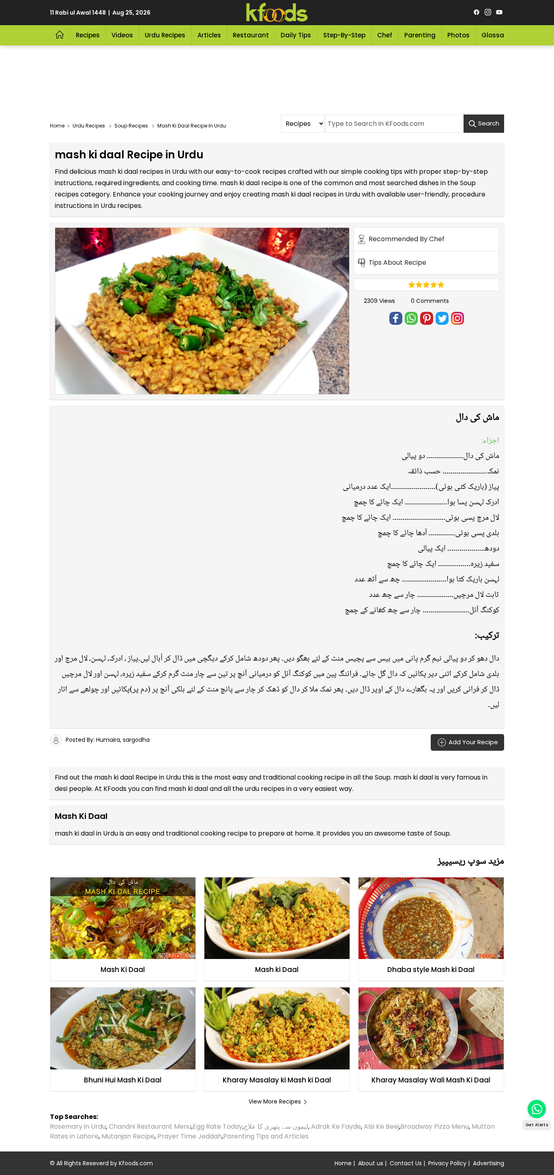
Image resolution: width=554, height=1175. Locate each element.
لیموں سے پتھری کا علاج (276, 1126)
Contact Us (406, 1163)
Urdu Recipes (165, 35)
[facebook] (476, 12)
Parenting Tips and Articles (266, 1136)
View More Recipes (275, 1101)
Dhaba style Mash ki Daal (431, 969)
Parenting (420, 35)
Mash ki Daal (276, 969)
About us (370, 1163)
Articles (209, 35)
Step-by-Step (344, 35)
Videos (122, 35)
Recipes (88, 35)
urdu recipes (265, 788)
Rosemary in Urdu (78, 1126)
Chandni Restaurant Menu (150, 1126)
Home (343, 1163)
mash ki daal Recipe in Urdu (137, 777)
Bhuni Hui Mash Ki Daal (122, 1080)
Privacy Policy (447, 1163)
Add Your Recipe (472, 741)
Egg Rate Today (218, 1126)
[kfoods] (277, 12)
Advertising (488, 1163)
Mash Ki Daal (123, 969)
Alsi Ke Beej (381, 1126)
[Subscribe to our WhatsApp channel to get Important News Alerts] (537, 1109)
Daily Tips (296, 35)
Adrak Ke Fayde (336, 1126)
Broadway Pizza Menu (434, 1126)
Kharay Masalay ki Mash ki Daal (277, 1080)
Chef (384, 35)
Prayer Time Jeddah (189, 1136)
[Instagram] (488, 12)
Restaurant (251, 35)
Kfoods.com (136, 1163)
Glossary (495, 35)
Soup (383, 777)
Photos (458, 35)
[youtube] (499, 12)
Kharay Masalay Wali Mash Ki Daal (430, 1080)
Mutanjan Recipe (128, 1136)
